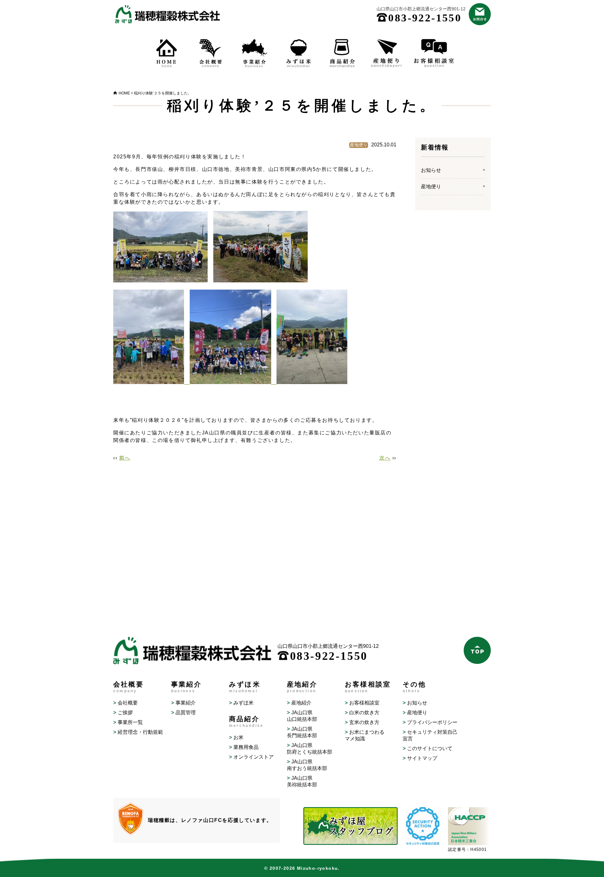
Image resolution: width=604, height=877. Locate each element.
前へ (124, 458)
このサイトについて (429, 748)
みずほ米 (243, 702)
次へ (384, 458)
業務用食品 (246, 747)
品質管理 (186, 712)
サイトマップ (422, 758)
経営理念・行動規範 (140, 732)
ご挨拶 (125, 712)
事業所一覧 (130, 722)
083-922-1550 (419, 18)
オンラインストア (253, 757)
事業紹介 (186, 702)
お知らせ (431, 170)
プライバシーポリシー (432, 722)
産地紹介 (301, 702)
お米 (238, 737)
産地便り (431, 186)
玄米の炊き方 (364, 722)
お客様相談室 (364, 702)
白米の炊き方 (364, 712)
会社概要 (128, 702)
